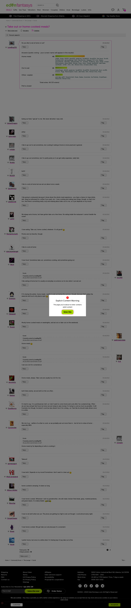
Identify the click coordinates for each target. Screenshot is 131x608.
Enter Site (67, 312)
